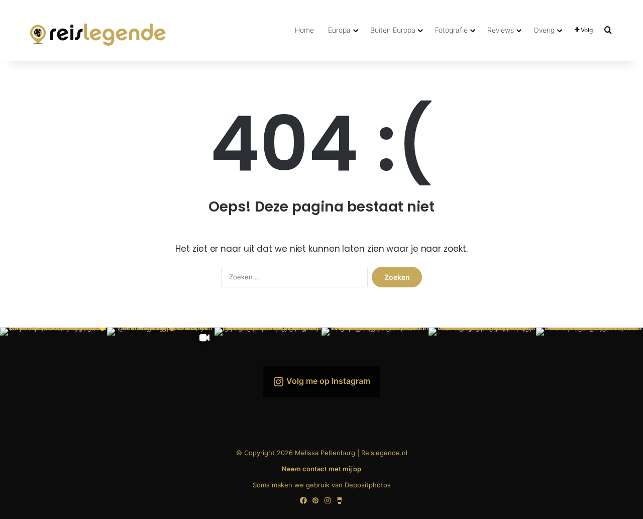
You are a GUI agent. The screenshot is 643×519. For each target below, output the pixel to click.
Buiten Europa (392, 30)
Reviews (500, 30)
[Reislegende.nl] (98, 30)
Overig (544, 30)
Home (304, 30)
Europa (339, 30)
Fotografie (451, 30)
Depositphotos (368, 485)
